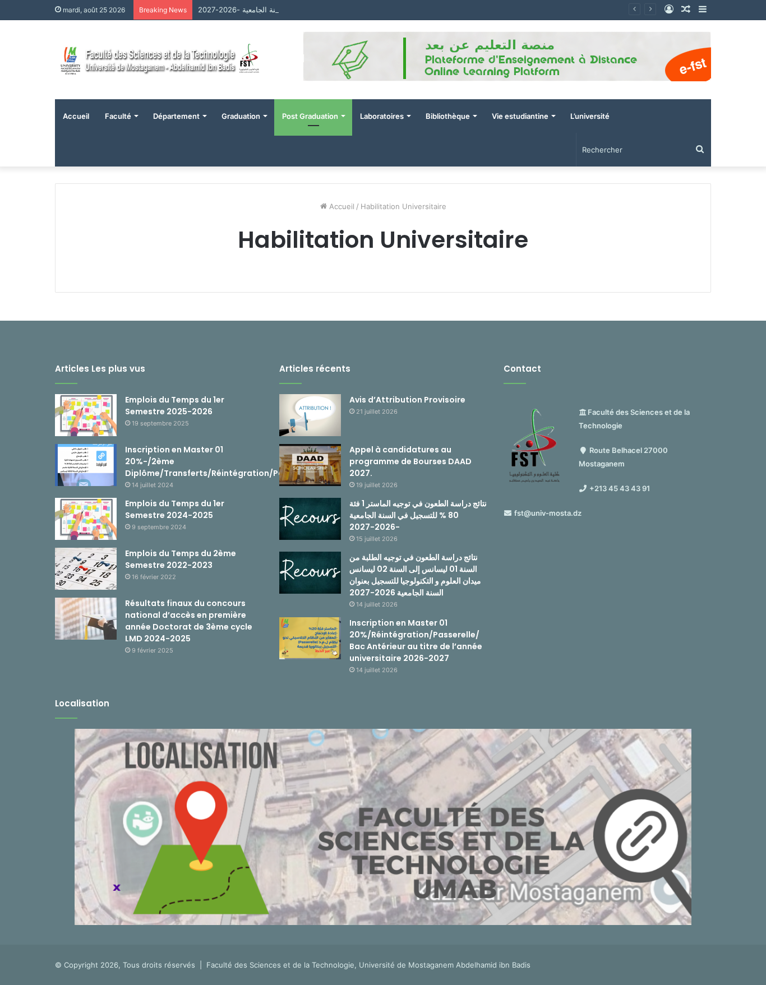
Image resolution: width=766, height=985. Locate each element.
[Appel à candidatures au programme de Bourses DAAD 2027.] (310, 465)
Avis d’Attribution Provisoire (407, 399)
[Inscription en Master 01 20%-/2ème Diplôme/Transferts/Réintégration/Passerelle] (86, 465)
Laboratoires (382, 116)
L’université (590, 116)
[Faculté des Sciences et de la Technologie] (158, 60)
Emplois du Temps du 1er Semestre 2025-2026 (174, 405)
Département (176, 116)
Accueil (76, 116)
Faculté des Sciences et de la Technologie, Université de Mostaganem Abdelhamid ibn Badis (368, 964)
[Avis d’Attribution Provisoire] (310, 415)
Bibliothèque (448, 116)
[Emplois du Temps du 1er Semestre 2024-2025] (86, 519)
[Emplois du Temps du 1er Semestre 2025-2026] (86, 415)
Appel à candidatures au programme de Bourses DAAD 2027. (410, 461)
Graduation (241, 116)
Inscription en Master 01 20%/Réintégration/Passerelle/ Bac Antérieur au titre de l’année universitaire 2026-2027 (415, 640)
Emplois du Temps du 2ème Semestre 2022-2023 (180, 559)
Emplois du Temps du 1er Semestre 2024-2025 (174, 509)
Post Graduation (310, 116)
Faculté (118, 116)
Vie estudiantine (520, 116)
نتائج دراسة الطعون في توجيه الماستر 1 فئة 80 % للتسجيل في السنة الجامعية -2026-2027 (340, 9)
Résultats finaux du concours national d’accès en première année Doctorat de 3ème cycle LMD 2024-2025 (188, 621)
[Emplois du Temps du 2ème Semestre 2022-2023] (86, 569)
